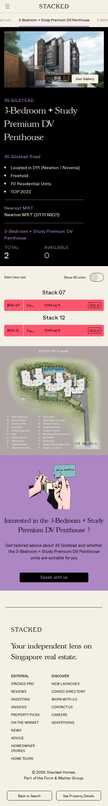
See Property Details (78, 795)
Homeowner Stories (23, 748)
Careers (59, 714)
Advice (17, 737)
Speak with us (54, 577)
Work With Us (64, 699)
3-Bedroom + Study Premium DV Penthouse (54, 19)
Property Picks (25, 714)
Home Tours (22, 758)
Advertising (63, 722)
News (16, 730)
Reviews (18, 691)
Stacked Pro (22, 683)
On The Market (24, 722)
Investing (20, 699)
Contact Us (62, 706)
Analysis (19, 706)
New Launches (65, 683)
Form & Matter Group (63, 778)
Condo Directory (68, 691)
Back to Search (29, 795)
